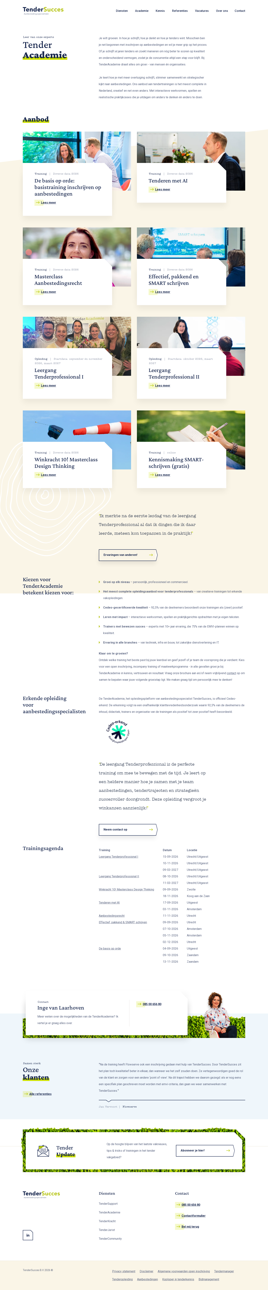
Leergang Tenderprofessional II (119, 876)
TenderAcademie (109, 1212)
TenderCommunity (110, 1238)
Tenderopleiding (122, 1279)
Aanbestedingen (147, 1279)
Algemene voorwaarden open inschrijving (184, 1271)
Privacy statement (123, 1271)
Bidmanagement (209, 1279)
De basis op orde (110, 948)
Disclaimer (146, 1271)
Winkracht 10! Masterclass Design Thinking (126, 889)
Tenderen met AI (109, 902)
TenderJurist (107, 1230)
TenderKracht (107, 1221)
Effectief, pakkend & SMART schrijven (123, 922)
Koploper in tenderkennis (178, 1279)
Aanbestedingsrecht (112, 915)
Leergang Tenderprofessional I (118, 856)
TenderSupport (108, 1203)
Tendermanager (224, 1271)
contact (231, 673)
